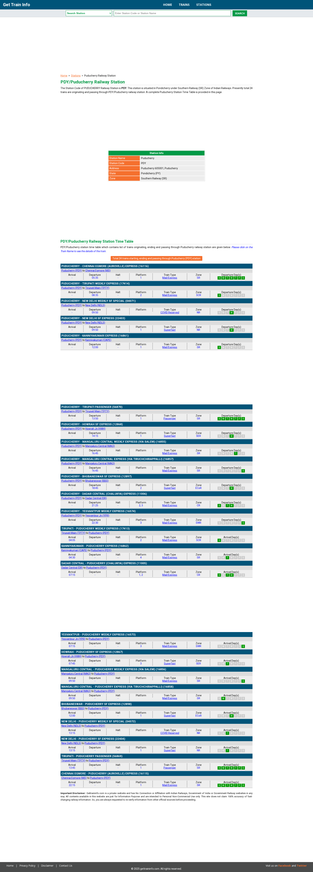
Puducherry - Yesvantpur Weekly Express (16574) (98, 511)
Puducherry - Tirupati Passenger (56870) (91, 407)
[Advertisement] (156, 46)
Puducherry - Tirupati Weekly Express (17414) (95, 283)
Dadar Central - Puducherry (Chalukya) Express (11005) (104, 563)
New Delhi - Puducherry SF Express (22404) (93, 738)
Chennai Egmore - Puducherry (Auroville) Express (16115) (105, 773)
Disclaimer (47, 865)
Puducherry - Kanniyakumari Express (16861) (95, 335)
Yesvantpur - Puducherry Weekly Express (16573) (98, 634)
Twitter (302, 865)
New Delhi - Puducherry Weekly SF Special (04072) (98, 721)
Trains (184, 5)
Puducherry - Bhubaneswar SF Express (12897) (96, 476)
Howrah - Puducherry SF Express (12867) (92, 652)
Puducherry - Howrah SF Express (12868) (92, 424)
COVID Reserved (169, 312)
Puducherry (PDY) (71, 270)
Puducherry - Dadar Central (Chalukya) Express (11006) (104, 493)
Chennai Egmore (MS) (97, 270)
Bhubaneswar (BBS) (96, 480)
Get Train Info (16, 4)
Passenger (170, 418)
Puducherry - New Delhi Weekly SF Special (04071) (98, 301)
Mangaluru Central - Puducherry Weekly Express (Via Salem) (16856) (113, 669)
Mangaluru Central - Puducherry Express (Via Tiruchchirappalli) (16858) (117, 686)
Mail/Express (169, 277)
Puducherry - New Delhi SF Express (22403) (93, 318)
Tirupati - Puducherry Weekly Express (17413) (95, 528)
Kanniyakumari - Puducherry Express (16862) (95, 546)
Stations (203, 5)
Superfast (170, 329)
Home (167, 5)
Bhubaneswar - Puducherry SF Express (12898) (96, 704)
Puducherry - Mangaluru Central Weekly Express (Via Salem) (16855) (113, 441)
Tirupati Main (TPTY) (97, 287)
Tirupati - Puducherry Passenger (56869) (91, 756)
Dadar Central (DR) (96, 498)
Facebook (284, 865)
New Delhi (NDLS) (95, 305)
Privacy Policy (27, 865)
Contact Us (65, 865)
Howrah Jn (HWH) (95, 428)
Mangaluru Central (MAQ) (100, 446)
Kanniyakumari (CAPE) (98, 340)
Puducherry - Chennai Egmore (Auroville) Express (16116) (105, 266)
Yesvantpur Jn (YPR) (97, 515)
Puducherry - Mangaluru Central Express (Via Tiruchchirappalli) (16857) (117, 459)
